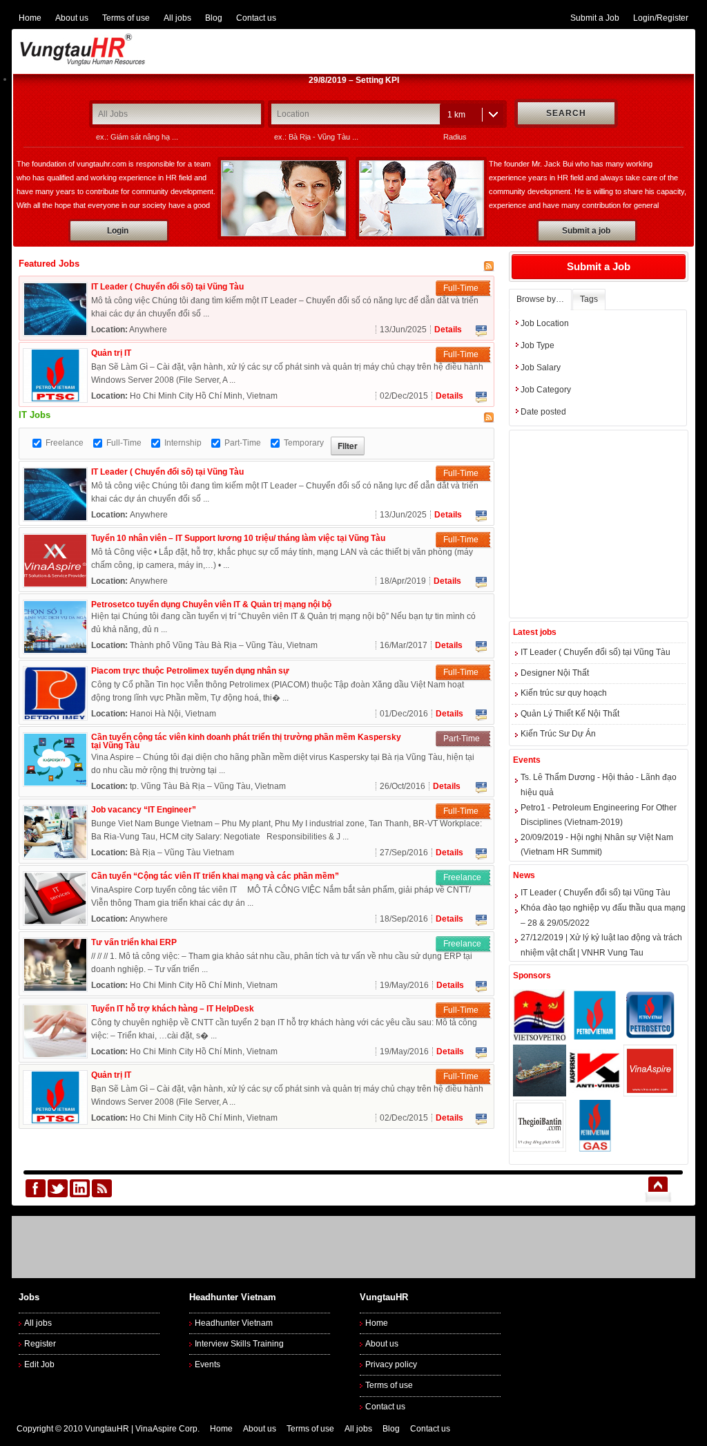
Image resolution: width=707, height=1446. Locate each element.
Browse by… (540, 299)
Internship (183, 443)
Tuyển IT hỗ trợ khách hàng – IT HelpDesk (172, 1009)
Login (117, 231)
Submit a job (586, 231)
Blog (213, 18)
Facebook (481, 330)
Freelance (65, 443)
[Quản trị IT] (55, 398)
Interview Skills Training (239, 1344)
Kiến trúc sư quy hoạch (564, 693)
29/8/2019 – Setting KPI (354, 80)
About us (71, 18)
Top (657, 1188)
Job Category (546, 389)
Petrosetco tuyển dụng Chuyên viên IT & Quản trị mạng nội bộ (211, 604)
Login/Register (660, 18)
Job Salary (541, 367)
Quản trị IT (111, 353)
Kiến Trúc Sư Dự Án (558, 734)
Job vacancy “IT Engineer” (143, 810)
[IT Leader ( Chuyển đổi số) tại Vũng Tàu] (55, 332)
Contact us (256, 18)
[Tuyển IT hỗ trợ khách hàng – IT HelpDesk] (55, 1054)
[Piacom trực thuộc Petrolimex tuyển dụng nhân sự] (55, 716)
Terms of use (126, 18)
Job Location (545, 323)
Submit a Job (594, 18)
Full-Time (124, 443)
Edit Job (39, 1364)
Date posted (543, 412)
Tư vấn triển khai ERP (134, 942)
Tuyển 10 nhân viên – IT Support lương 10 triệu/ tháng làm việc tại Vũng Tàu (238, 538)
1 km (456, 115)
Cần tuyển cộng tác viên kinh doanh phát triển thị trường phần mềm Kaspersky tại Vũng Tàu (246, 741)
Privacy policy (391, 1364)
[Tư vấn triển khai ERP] (55, 988)
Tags (589, 299)
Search (566, 113)
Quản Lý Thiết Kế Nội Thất (570, 714)
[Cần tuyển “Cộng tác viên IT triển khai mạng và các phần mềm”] (55, 921)
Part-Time (242, 443)
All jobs (177, 18)
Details (448, 329)
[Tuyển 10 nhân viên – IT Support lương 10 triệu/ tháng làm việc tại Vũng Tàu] (55, 584)
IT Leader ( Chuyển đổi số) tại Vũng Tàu (167, 287)
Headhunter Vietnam (234, 1323)
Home (30, 18)
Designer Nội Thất (555, 673)
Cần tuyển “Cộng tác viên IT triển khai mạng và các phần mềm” (215, 876)
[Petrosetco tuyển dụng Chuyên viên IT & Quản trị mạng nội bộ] (55, 650)
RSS (102, 1188)
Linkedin (80, 1188)
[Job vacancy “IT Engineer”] (55, 855)
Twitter (58, 1188)
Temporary (304, 443)
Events (207, 1364)
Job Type (537, 345)
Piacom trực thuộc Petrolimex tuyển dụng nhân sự (190, 671)
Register (40, 1344)
